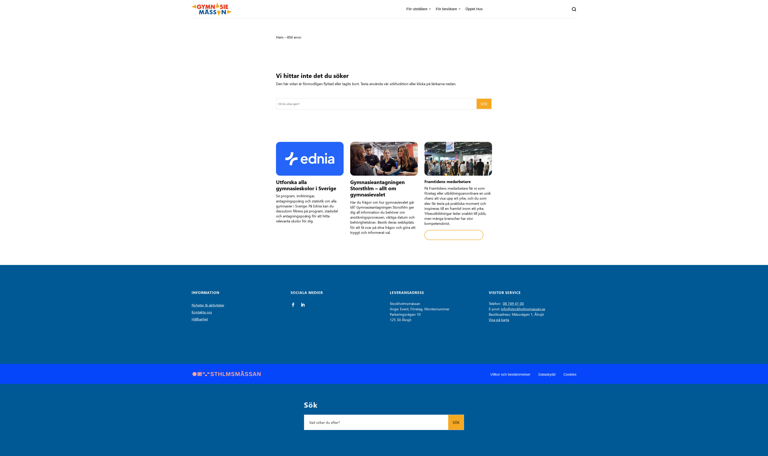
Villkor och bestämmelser (510, 374)
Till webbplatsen (369, 244)
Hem (280, 37)
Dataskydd (546, 374)
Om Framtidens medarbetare (454, 235)
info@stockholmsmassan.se (523, 308)
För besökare (446, 9)
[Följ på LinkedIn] (303, 305)
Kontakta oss (202, 312)
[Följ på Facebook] (293, 305)
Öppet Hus (474, 9)
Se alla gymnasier (295, 232)
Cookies (569, 374)
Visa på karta (499, 319)
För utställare (416, 9)
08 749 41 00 (513, 303)
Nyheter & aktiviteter (208, 305)
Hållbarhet (200, 319)
